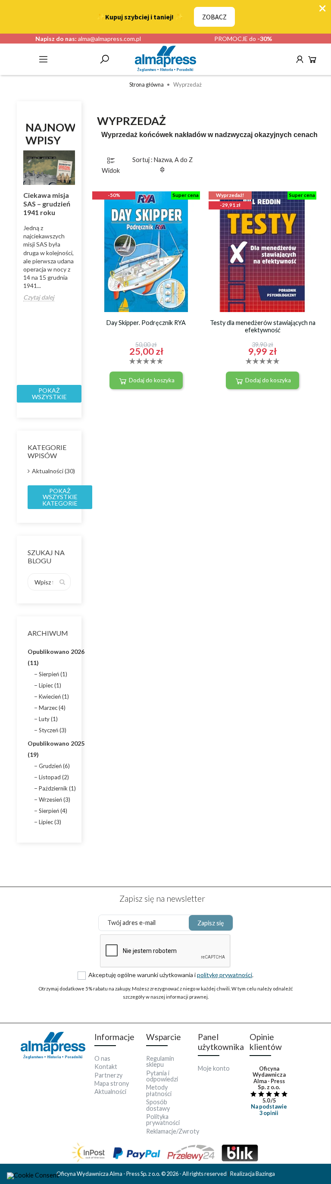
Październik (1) (57, 788)
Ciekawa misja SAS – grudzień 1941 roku (46, 203)
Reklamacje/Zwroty (172, 1131)
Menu (43, 59)
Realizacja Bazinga (252, 1173)
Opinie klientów (266, 1042)
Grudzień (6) (54, 765)
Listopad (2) (54, 777)
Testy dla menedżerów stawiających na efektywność (262, 326)
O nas (102, 1058)
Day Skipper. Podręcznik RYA (146, 322)
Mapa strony (111, 1083)
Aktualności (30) (51, 471)
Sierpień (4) (53, 810)
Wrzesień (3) (54, 799)
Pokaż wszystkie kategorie (60, 497)
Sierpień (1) (53, 674)
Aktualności (110, 1091)
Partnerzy (108, 1075)
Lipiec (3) (50, 821)
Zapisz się (210, 923)
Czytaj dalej (38, 297)
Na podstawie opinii (269, 1109)
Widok (111, 170)
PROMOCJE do (243, 38)
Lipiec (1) (50, 685)
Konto (300, 59)
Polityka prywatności (163, 1119)
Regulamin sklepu (160, 1061)
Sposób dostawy (158, 1105)
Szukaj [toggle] (104, 59)
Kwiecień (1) (54, 696)
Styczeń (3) (52, 730)
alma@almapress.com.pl (109, 38)
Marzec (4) (52, 707)
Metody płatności (159, 1090)
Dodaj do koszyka (151, 380)
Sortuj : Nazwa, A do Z (162, 159)
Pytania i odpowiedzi (162, 1076)
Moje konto (214, 1068)
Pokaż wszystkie (49, 393)
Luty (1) (48, 718)
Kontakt (105, 1066)
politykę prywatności (224, 974)
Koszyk (312, 59)
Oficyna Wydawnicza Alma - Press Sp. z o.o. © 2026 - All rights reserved (142, 1173)
